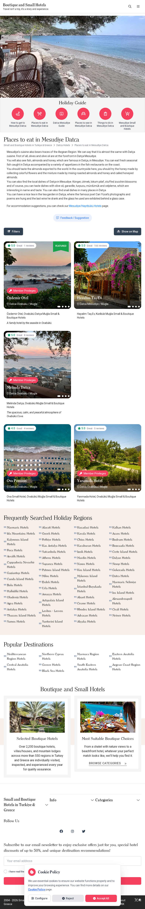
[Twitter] (84, 831)
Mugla (33, 303)
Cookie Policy (36, 889)
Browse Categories (105, 763)
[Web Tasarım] (138, 902)
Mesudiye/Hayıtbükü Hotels (85, 205)
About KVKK (121, 902)
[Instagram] (72, 831)
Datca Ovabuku (18, 303)
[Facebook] (61, 831)
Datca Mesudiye (89, 303)
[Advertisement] (107, 354)
